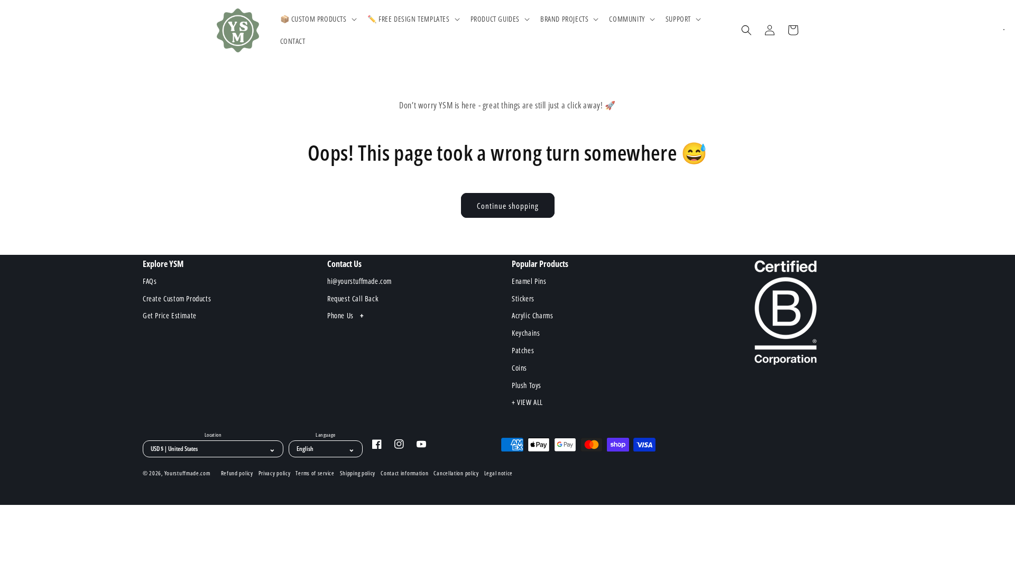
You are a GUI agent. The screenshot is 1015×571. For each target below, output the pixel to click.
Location (213, 435)
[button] (317, 19)
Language (325, 435)
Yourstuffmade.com (187, 473)
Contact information (404, 473)
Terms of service (315, 473)
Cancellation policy (455, 473)
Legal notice (498, 473)
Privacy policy (275, 473)
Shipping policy (358, 473)
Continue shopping (508, 205)
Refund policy (237, 473)
